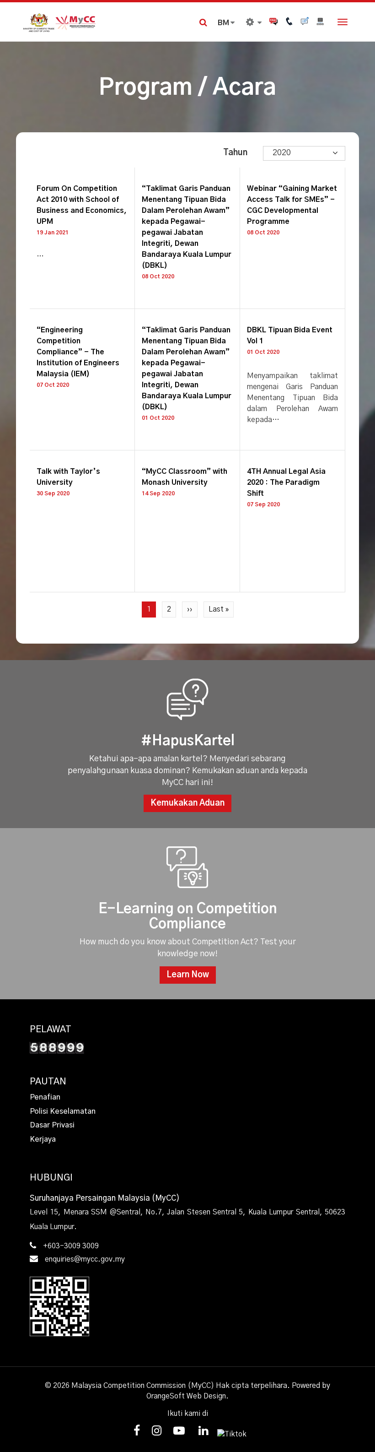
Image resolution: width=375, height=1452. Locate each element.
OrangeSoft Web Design (186, 1396)
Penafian (45, 1097)
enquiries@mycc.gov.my (85, 1259)
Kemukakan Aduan (187, 803)
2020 (282, 153)
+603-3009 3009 (71, 1246)
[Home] (105, 22)
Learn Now (187, 975)
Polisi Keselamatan (63, 1111)
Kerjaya (43, 1139)
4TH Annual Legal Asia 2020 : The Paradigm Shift (286, 482)
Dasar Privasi (52, 1125)
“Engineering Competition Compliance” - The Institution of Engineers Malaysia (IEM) (78, 352)
